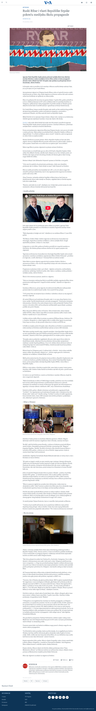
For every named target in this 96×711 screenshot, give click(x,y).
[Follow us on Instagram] (56, 697)
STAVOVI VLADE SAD (30, 705)
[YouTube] (82, 2)
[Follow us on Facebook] (49, 697)
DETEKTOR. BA (26, 19)
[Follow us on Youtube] (60, 697)
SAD (26, 699)
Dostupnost (5, 705)
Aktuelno (26, 7)
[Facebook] (91, 2)
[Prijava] (67, 697)
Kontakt (4, 699)
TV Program (28, 696)
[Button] (70, 26)
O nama (4, 696)
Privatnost (4, 702)
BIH (26, 702)
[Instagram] (86, 2)
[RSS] (63, 697)
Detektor (25, 122)
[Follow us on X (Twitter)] (53, 697)
